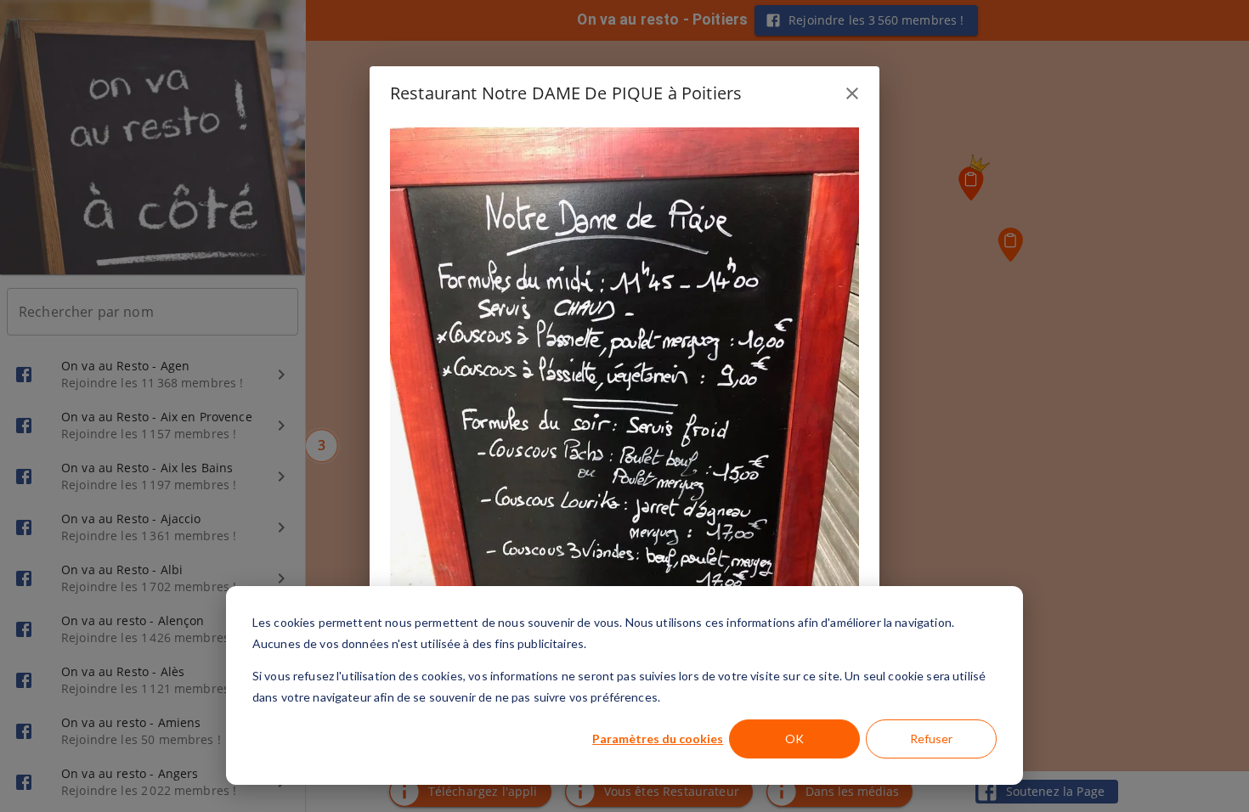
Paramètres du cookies (657, 738)
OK (794, 738)
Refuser (931, 738)
